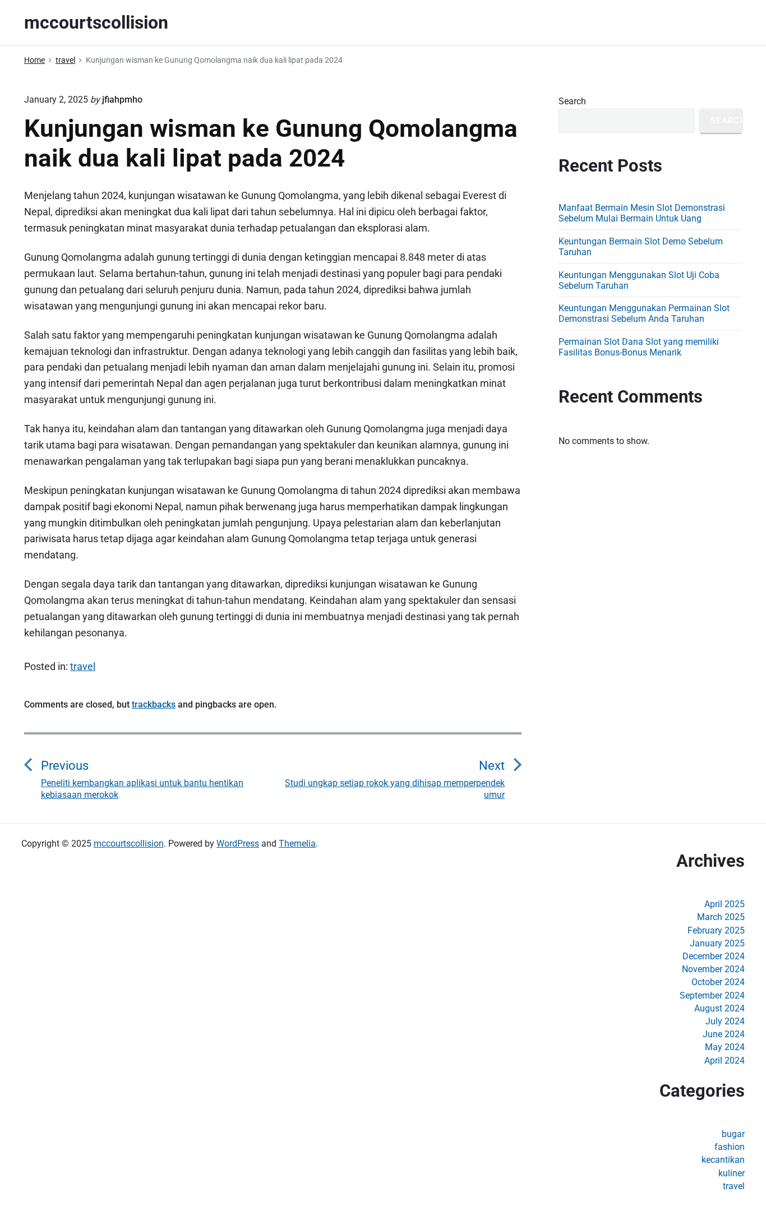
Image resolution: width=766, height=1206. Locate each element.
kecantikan (723, 1159)
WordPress (237, 843)
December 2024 (713, 956)
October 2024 (718, 982)
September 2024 (712, 995)
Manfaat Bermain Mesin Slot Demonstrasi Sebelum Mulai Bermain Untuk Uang (642, 213)
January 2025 (717, 943)
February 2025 (716, 930)
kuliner (731, 1173)
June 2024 (724, 1034)
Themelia (297, 843)
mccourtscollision (129, 843)
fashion (729, 1147)
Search (572, 101)
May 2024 (725, 1047)
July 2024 (725, 1021)
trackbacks (154, 704)
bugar (733, 1134)
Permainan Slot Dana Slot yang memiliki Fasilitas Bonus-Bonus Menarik (639, 347)
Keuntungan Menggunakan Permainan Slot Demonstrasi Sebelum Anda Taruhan (644, 313)
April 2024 (724, 1060)
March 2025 (721, 917)
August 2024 (719, 1008)
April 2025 (724, 904)
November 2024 (713, 969)
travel (82, 666)
